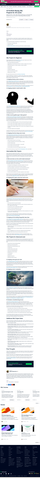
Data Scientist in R (27, 461)
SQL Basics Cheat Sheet (21, 74)
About (1, 448)
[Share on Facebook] (10, 384)
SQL (11, 8)
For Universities (26, 454)
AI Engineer (34, 462)
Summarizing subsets (18, 86)
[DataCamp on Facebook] (1, 473)
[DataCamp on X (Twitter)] (3, 473)
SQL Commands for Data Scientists (14, 215)
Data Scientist (34, 461)
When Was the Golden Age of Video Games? (14, 116)
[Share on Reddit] (12, 384)
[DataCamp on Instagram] (11, 473)
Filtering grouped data (26, 86)
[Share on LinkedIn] (9, 384)
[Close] (39, 1)
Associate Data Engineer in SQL (7, 391)
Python (33, 448)
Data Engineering (3, 461)
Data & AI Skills (19, 448)
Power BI (34, 453)
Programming (2, 462)
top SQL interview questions (12, 357)
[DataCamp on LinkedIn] (6, 473)
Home (7, 8)
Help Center (2, 454)
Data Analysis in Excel (11, 463)
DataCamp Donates (27, 455)
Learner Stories (26, 453)
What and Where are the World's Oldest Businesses (15, 160)
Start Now (36, 1)
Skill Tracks (10, 449)
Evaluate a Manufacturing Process (13, 301)
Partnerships (2, 453)
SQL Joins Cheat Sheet (29, 131)
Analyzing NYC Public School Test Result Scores (15, 198)
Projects (10, 453)
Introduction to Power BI (12, 462)
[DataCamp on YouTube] (8, 473)
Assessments (10, 454)
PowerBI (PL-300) (35, 463)
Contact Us (2, 455)
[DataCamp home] (6, 472)
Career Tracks (10, 448)
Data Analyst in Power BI (28, 462)
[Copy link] (7, 384)
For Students (26, 449)
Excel (33, 454)
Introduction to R (11, 461)
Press (1, 449)
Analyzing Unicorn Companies (12, 287)
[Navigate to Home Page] (3, 4)
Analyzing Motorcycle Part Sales (13, 261)
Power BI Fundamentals (20, 463)
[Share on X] (14, 384)
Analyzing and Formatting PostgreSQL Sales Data (15, 219)
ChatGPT (34, 455)
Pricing (17, 449)
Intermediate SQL (10, 86)
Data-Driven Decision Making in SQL (11, 267)
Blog (9, 8)
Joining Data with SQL (15, 175)
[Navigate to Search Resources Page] (27, 6)
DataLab (10, 455)
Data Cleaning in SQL (18, 234)
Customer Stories (19, 453)
